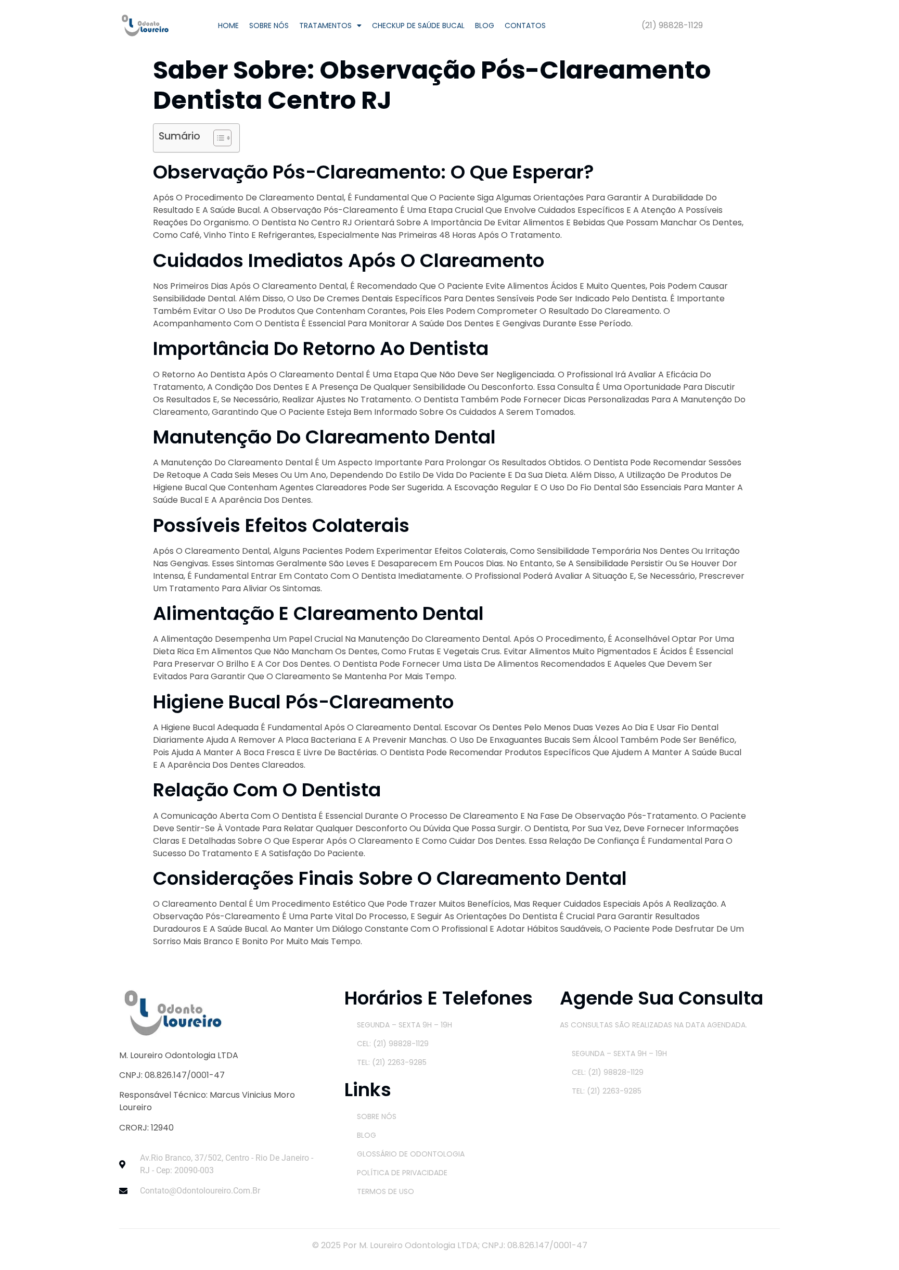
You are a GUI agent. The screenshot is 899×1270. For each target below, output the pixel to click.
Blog (484, 25)
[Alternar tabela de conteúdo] (217, 138)
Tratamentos (325, 25)
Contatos (525, 25)
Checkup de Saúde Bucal (418, 25)
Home (228, 25)
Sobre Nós (269, 25)
